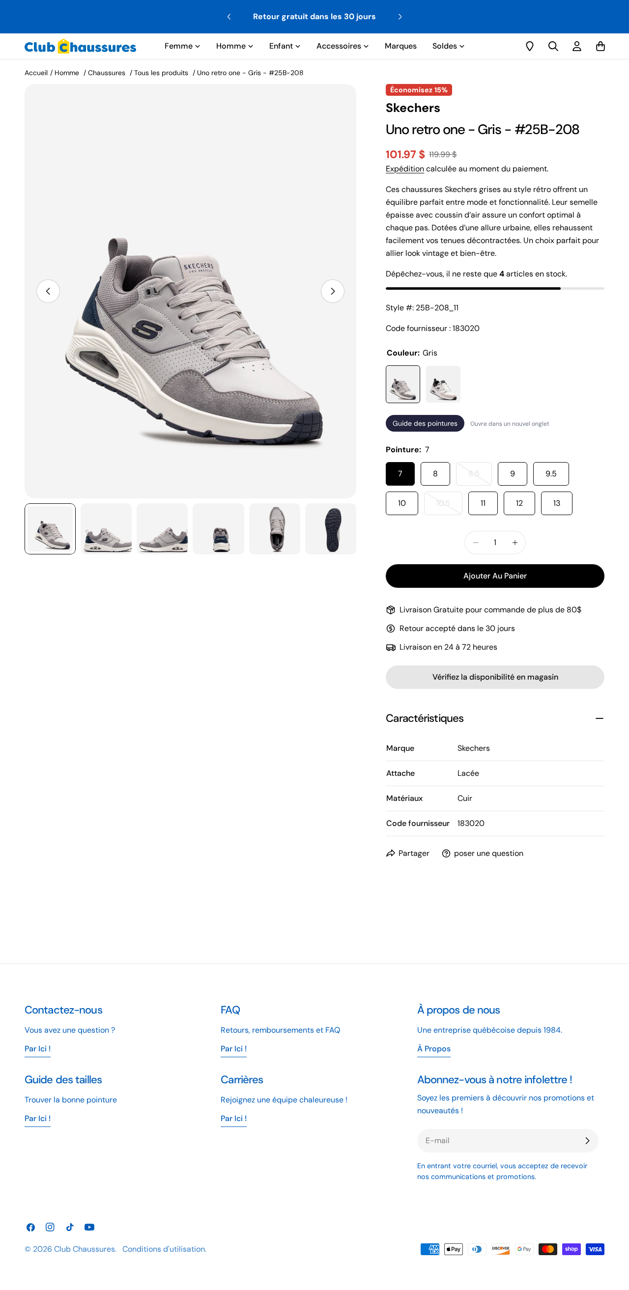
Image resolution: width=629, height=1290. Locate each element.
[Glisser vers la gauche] (48, 291)
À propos (434, 1048)
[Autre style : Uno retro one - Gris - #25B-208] (403, 384)
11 (483, 503)
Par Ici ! (38, 1048)
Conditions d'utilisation (163, 1249)
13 (556, 503)
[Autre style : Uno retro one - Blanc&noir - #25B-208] (443, 384)
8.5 (480, 477)
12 (519, 503)
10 (402, 503)
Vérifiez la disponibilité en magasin (495, 677)
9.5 (551, 473)
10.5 (449, 506)
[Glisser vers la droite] (332, 291)
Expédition (405, 169)
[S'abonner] (587, 1140)
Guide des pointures (425, 423)
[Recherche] (553, 46)
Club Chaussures (84, 1249)
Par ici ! (234, 1048)
